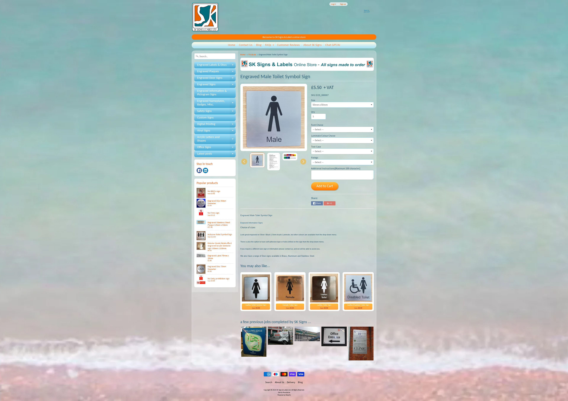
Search (268, 382)
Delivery (291, 382)
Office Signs (216, 148)
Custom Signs (205, 117)
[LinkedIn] (205, 170)
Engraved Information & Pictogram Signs (212, 93)
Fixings (314, 157)
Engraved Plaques (216, 72)
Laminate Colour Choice (323, 135)
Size (313, 100)
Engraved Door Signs (216, 79)
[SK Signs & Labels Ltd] (205, 17)
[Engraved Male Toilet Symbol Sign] (257, 160)
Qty (313, 111)
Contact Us (245, 45)
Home (231, 45)
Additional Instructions (335, 168)
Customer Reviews (288, 45)
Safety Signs (216, 112)
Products (252, 54)
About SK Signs (312, 45)
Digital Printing (216, 125)
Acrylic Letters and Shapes (216, 139)
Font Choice (317, 124)
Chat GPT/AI (332, 45)
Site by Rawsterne (284, 392)
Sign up (343, 4)
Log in (333, 4)
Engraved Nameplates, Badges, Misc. (216, 103)
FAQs (270, 46)
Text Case (316, 146)
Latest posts (216, 154)
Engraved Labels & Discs (216, 66)
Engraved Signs (216, 85)
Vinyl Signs (216, 131)
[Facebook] (199, 170)
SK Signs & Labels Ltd (283, 390)
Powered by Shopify (284, 395)
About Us (279, 382)
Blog (258, 45)
